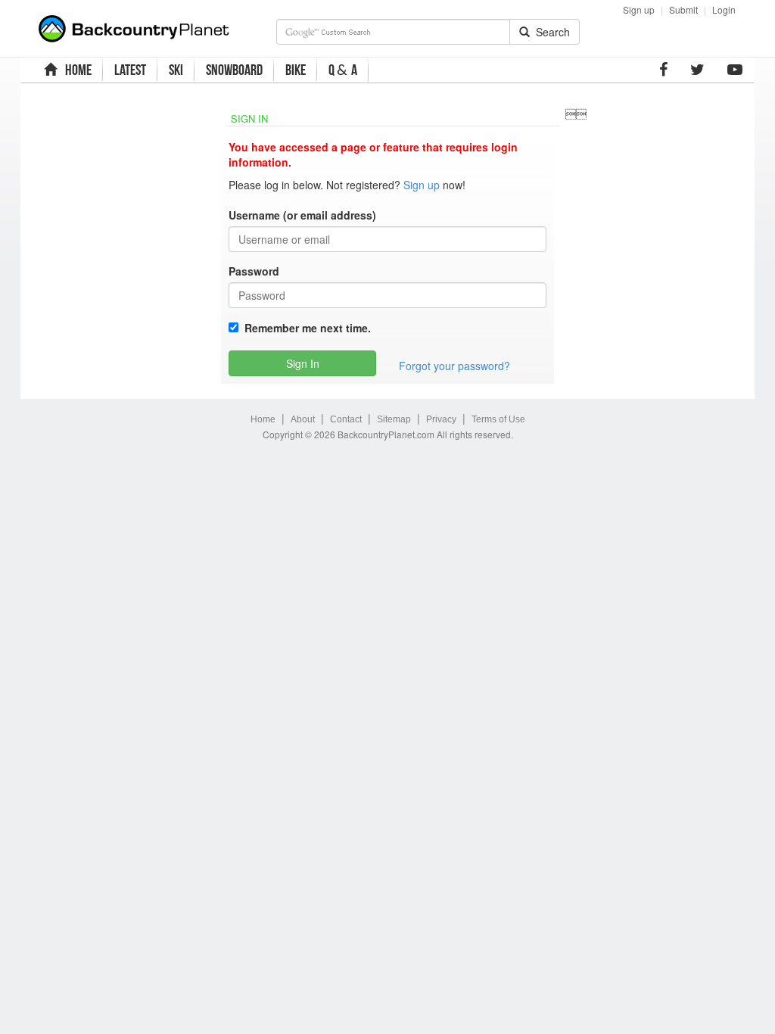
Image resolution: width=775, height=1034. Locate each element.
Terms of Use (498, 419)
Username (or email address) (302, 215)
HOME (76, 69)
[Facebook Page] (663, 69)
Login (724, 9)
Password (254, 271)
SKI (176, 69)
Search (550, 31)
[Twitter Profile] (697, 69)
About (303, 419)
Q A (342, 70)
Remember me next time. (304, 327)
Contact (346, 419)
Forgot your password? (454, 365)
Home (263, 419)
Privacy (441, 419)
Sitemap (394, 419)
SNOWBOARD (234, 69)
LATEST (130, 69)
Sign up (639, 9)
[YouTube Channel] (735, 69)
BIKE (295, 69)
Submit (683, 9)
